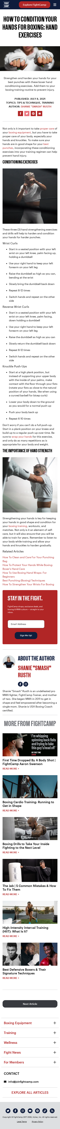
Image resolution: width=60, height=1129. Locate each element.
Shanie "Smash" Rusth (36, 106)
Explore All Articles (30, 1092)
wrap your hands (22, 436)
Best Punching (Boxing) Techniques (24, 580)
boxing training (18, 525)
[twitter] (8, 1110)
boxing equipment (20, 132)
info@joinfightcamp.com (23, 1081)
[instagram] (22, 1110)
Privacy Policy (37, 1121)
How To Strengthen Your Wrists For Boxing (28, 584)
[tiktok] (44, 1110)
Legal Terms (22, 1121)
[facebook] (15, 1110)
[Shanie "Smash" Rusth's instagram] (25, 684)
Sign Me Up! (26, 635)
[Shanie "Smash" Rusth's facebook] (20, 684)
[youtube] (30, 1110)
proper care (47, 128)
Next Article (30, 1003)
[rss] (52, 1110)
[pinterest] (37, 1110)
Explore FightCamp (34, 4)
